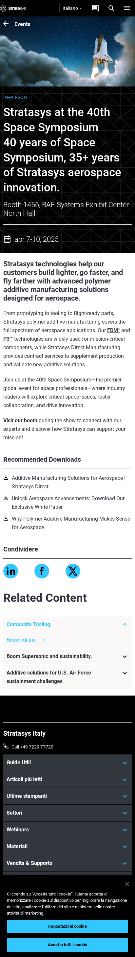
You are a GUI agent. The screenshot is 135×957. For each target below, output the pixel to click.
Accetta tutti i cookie (67, 944)
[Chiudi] (127, 884)
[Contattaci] (95, 8)
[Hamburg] (127, 8)
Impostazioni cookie (67, 926)
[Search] (111, 8)
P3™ (8, 339)
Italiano (70, 8)
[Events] (8, 24)
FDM (113, 330)
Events (22, 24)
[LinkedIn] (10, 571)
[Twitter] (73, 571)
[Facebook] (41, 571)
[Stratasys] (13, 8)
